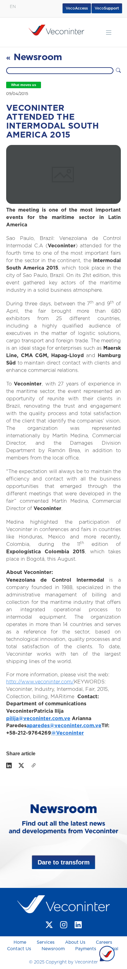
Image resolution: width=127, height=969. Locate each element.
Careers (104, 942)
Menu (109, 32)
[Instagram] (63, 924)
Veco (107, 8)
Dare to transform (64, 862)
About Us (75, 942)
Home (20, 942)
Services (46, 942)
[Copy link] (33, 766)
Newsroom (53, 949)
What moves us (23, 85)
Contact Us (19, 949)
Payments (85, 949)
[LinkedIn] (9, 766)
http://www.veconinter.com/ (40, 681)
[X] (21, 766)
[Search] (118, 70)
